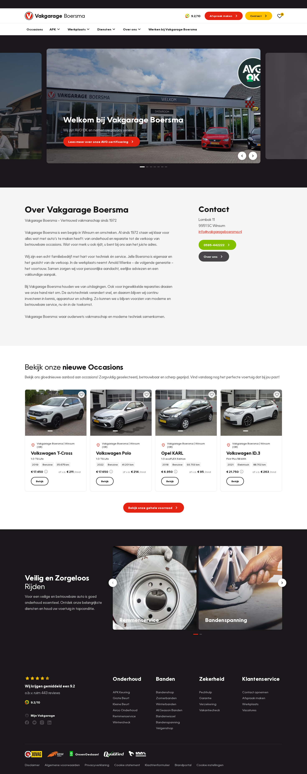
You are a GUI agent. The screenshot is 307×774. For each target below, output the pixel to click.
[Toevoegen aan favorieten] (81, 394)
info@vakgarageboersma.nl (220, 231)
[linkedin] (49, 722)
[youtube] (34, 722)
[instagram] (42, 722)
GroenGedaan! (87, 754)
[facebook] (27, 722)
